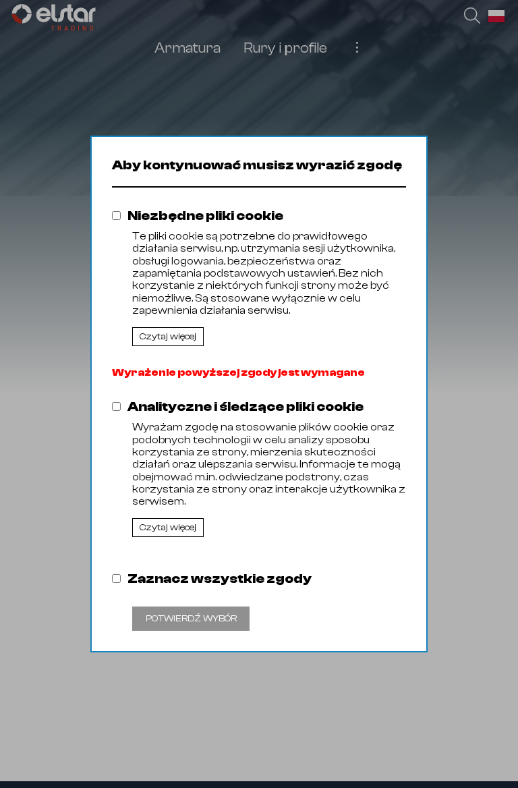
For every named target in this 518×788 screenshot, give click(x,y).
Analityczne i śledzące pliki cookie (245, 406)
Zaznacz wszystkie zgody (219, 578)
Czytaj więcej (168, 336)
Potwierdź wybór (191, 618)
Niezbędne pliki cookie (205, 215)
